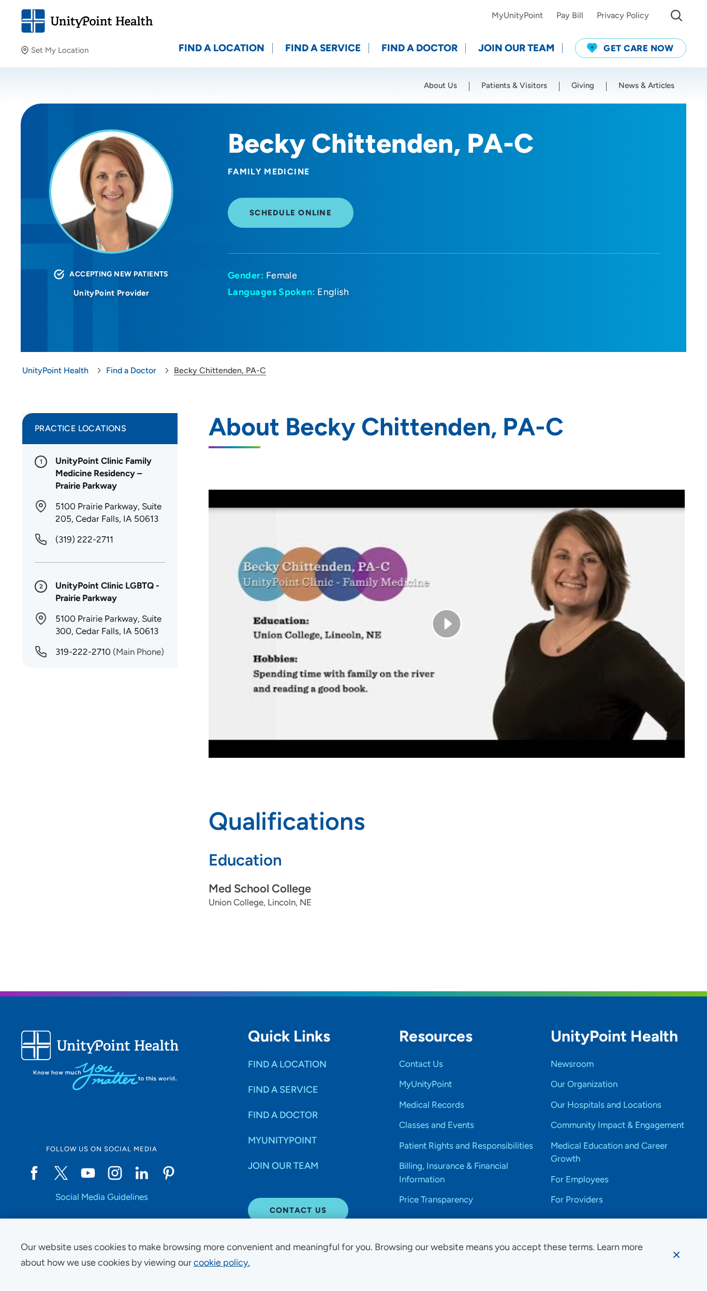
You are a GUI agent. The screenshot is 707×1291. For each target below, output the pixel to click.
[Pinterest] (168, 1173)
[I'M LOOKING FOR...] (676, 15)
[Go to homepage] (87, 21)
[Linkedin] (141, 1173)
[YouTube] (88, 1173)
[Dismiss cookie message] (676, 1255)
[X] (61, 1173)
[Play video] (446, 623)
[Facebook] (34, 1173)
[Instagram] (114, 1173)
